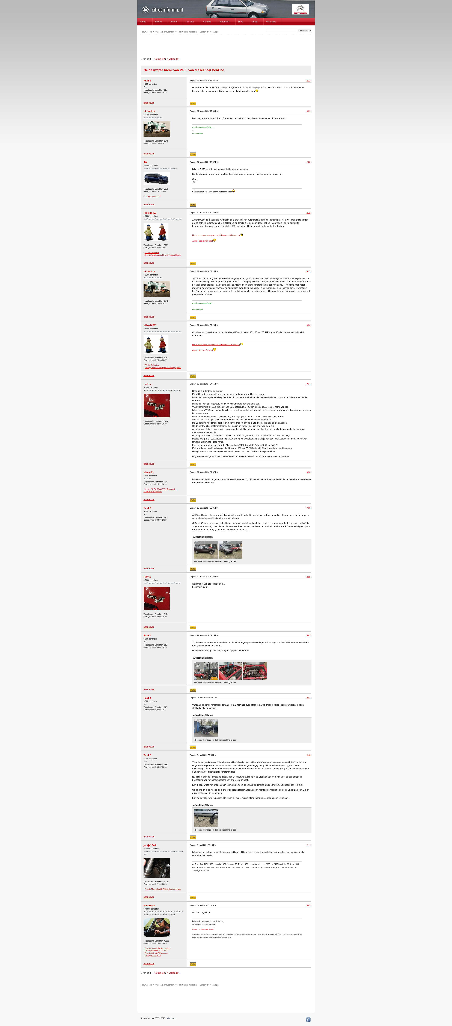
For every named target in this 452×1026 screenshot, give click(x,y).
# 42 (308, 698)
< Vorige (157, 59)
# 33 (308, 162)
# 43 (308, 755)
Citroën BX (204, 32)
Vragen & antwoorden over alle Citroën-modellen (176, 32)
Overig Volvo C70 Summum (156, 953)
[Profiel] (193, 104)
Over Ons (271, 21)
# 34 (308, 213)
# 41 (308, 635)
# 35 (308, 271)
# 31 (308, 80)
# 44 (308, 845)
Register (190, 21)
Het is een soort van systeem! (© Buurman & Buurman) (216, 235)
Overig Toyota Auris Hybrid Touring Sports (163, 255)
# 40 (308, 577)
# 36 (308, 325)
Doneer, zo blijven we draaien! (203, 929)
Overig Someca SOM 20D (156, 951)
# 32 (308, 111)
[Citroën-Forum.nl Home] (162, 14)
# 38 (308, 472)
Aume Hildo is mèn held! (202, 241)
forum (158, 21)
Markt (174, 21)
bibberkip (149, 111)
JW (145, 162)
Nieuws (207, 21)
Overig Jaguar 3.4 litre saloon (157, 948)
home (143, 21)
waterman (149, 905)
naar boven (149, 103)
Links (240, 21)
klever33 (149, 472)
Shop (254, 21)
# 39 (308, 508)
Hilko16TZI (150, 212)
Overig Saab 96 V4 (153, 956)
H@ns (147, 384)
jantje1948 (150, 845)
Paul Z (147, 80)
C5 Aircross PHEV (152, 196)
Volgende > (174, 59)
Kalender (224, 21)
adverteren (171, 1018)
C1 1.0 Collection (152, 252)
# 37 (308, 384)
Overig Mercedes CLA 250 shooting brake (163, 889)
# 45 (308, 905)
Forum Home (146, 32)
